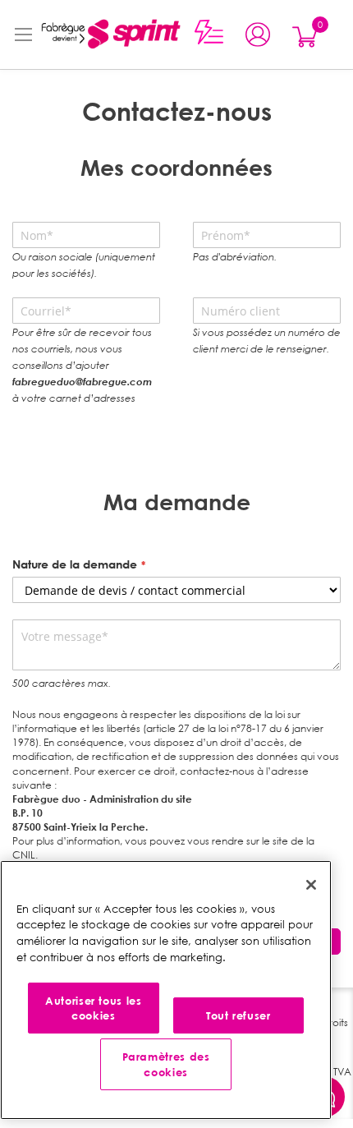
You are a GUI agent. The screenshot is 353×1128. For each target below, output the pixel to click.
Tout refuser (238, 1015)
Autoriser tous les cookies (93, 1008)
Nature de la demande (74, 564)
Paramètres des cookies (166, 1064)
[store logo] (109, 34)
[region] (166, 990)
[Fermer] (311, 885)
